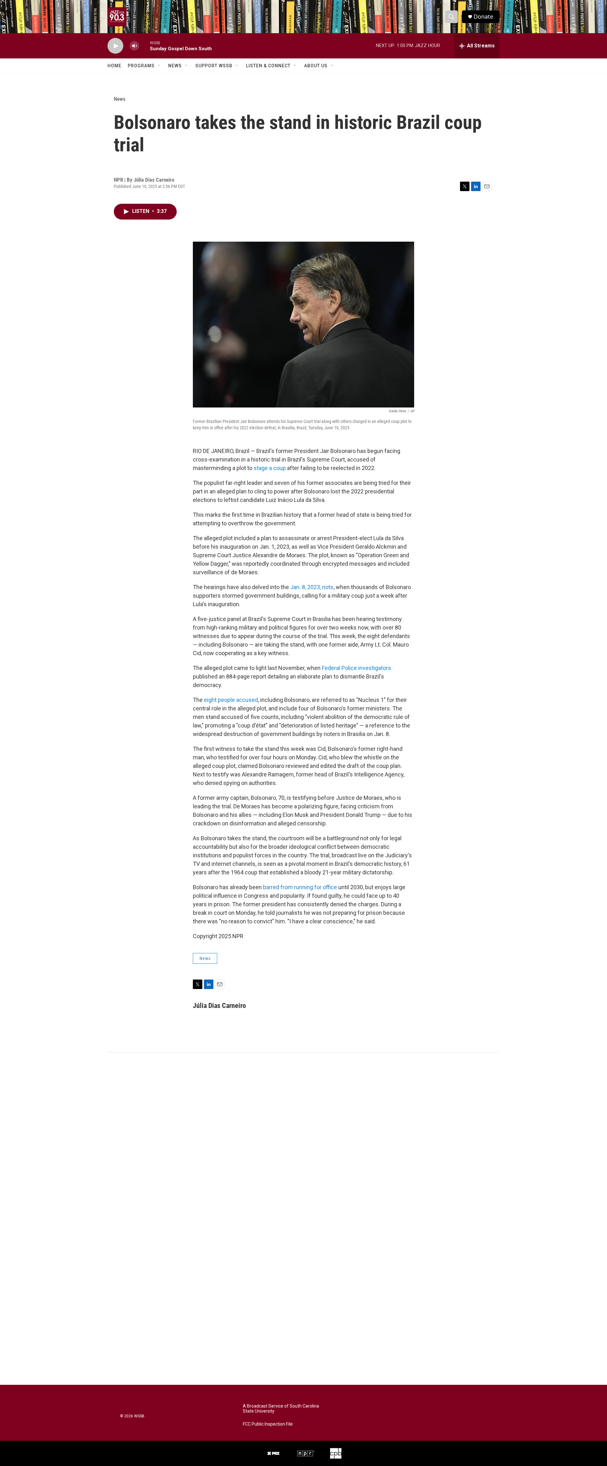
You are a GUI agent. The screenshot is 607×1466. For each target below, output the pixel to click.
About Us (316, 65)
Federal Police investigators (356, 668)
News (175, 65)
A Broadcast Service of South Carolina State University (281, 1409)
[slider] (144, 45)
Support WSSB (213, 65)
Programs (141, 65)
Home (114, 65)
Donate (483, 16)
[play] (115, 46)
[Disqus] (303, 1138)
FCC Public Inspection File (268, 1424)
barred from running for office (300, 887)
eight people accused (231, 700)
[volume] (134, 46)
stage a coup (270, 468)
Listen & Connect (268, 65)
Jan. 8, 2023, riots (312, 587)
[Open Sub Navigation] (159, 65)
